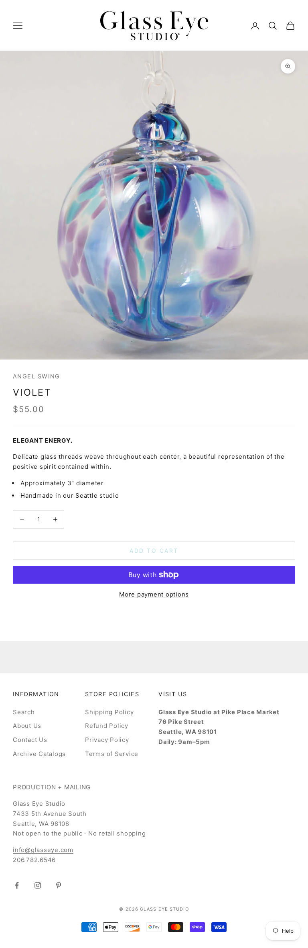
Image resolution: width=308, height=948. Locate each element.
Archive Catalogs (39, 754)
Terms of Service (111, 754)
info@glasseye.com (43, 850)
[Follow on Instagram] (38, 885)
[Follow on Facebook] (17, 885)
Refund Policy (106, 725)
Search (24, 712)
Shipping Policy (109, 712)
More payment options (154, 594)
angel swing (36, 376)
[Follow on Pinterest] (59, 885)
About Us (27, 725)
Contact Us (30, 740)
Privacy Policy (107, 740)
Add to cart (154, 550)
